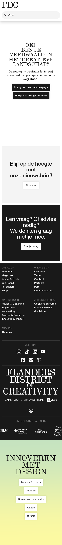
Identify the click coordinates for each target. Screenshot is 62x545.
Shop (5, 290)
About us (7, 332)
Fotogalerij (8, 286)
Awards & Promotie (13, 315)
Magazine (7, 275)
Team (37, 275)
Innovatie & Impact (13, 318)
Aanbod (31, 490)
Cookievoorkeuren (45, 303)
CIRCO (31, 516)
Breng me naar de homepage (31, 87)
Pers (37, 286)
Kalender (7, 271)
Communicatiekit (44, 290)
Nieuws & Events (31, 482)
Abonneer (31, 185)
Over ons (39, 271)
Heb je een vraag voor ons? (31, 95)
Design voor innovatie (31, 499)
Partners (39, 282)
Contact (39, 279)
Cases (31, 507)
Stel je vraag (31, 246)
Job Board (8, 282)
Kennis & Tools (10, 279)
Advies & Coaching (13, 303)
